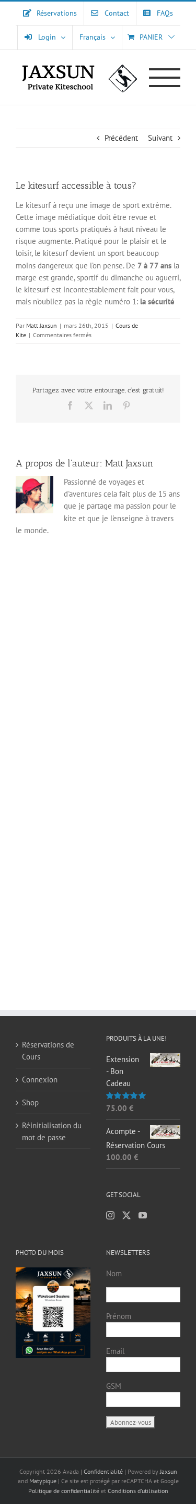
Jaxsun (168, 1471)
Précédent (121, 138)
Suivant (160, 138)
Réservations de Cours (48, 1051)
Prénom (118, 1316)
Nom (114, 1273)
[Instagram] (110, 1215)
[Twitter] (126, 1215)
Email (115, 1351)
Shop (30, 1102)
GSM (113, 1386)
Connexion (39, 1079)
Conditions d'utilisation (138, 1491)
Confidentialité (104, 1471)
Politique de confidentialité (63, 1491)
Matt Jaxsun (41, 325)
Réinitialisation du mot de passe (52, 1131)
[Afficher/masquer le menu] (164, 77)
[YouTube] (143, 1215)
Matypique (42, 1481)
